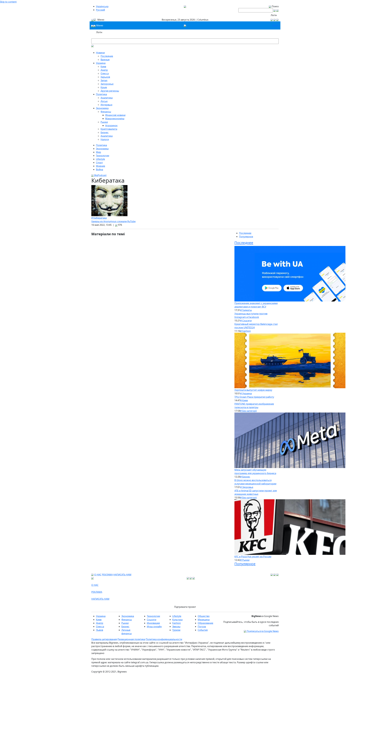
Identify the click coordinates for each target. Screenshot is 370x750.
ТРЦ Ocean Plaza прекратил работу (254, 396)
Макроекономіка (114, 118)
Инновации (153, 623)
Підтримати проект (185, 606)
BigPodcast (100, 175)
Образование (205, 623)
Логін (274, 15)
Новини (100, 52)
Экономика (102, 108)
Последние (107, 56)
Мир (98, 152)
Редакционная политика (131, 639)
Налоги (105, 139)
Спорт (99, 162)
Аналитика (107, 97)
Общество (204, 616)
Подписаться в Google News (262, 631)
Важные (105, 59)
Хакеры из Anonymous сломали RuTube (113, 221)
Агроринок (111, 125)
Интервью (106, 104)
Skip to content (8, 1)
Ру (277, 25)
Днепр (104, 70)
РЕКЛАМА (107, 574)
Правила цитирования (104, 639)
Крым (104, 87)
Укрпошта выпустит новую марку (253, 390)
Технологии (102, 155)
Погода (202, 626)
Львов (99, 630)
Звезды (176, 626)
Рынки (104, 122)
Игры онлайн (154, 626)
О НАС (97, 574)
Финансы (106, 111)
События (203, 630)
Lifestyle (100, 159)
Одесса (105, 73)
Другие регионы (110, 90)
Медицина (204, 619)
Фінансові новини (115, 115)
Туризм (176, 630)
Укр (274, 25)
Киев (103, 66)
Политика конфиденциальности (164, 639)
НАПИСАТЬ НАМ (122, 574)
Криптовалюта (109, 129)
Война (99, 169)
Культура (177, 619)
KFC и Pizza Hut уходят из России (252, 556)
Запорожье (107, 83)
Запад (104, 80)
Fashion (176, 623)
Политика (101, 94)
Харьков (105, 77)
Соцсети (151, 619)
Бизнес (105, 132)
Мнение (100, 166)
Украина (101, 63)
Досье (104, 101)
